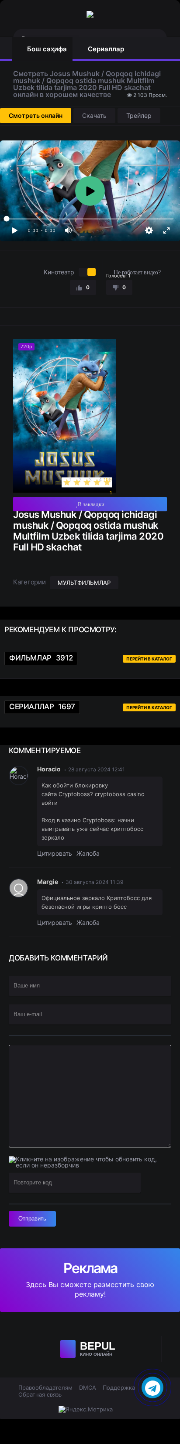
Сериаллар (106, 49)
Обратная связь (40, 1394)
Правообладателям (45, 1387)
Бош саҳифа (47, 49)
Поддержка (119, 1387)
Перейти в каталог (149, 658)
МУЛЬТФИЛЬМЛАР (84, 582)
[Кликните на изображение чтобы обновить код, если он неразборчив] (87, 1162)
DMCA (87, 1387)
